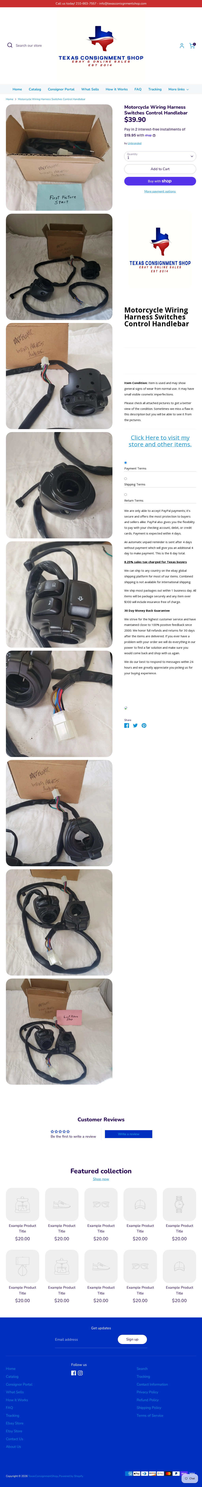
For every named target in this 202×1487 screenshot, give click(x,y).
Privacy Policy (147, 1392)
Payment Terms (135, 468)
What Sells (90, 89)
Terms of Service (150, 1415)
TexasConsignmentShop (43, 1476)
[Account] (182, 46)
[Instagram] (80, 1373)
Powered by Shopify (71, 1476)
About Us (13, 1446)
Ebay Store (14, 1423)
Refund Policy (148, 1400)
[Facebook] (73, 1373)
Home (17, 89)
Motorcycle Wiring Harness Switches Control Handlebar (51, 99)
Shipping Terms (134, 484)
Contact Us (14, 1439)
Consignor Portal (61, 89)
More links (177, 89)
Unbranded (134, 143)
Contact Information (152, 1384)
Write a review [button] (128, 1134)
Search (142, 1368)
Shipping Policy (149, 1407)
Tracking (155, 89)
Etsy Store (14, 1431)
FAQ (138, 89)
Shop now (101, 1179)
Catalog (35, 89)
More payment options (160, 191)
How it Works (117, 89)
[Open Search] (10, 45)
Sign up (132, 1339)
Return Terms (133, 500)
